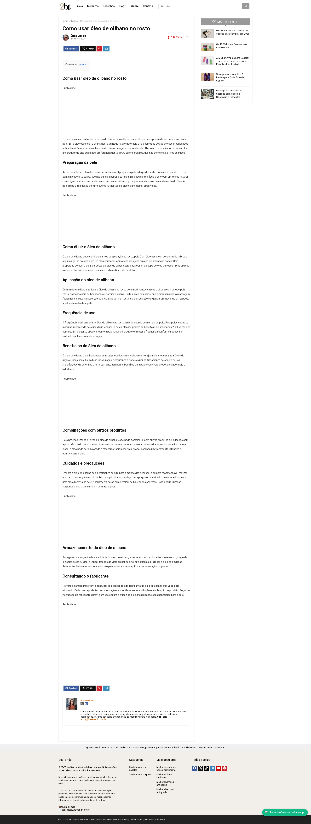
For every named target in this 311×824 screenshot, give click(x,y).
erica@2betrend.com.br (93, 719)
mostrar (82, 64)
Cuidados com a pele (140, 774)
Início (79, 6)
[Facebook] (194, 768)
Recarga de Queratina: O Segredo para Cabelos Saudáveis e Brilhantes (229, 93)
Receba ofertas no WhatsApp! (287, 812)
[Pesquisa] (245, 6)
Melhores (93, 6)
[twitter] (200, 768)
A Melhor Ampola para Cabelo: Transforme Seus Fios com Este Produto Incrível (232, 61)
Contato (148, 6)
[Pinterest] (224, 768)
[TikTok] (206, 768)
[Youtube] (218, 768)
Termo (74, 21)
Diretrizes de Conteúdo (154, 820)
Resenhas (109, 6)
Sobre (135, 6)
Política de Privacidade (118, 820)
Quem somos (68, 807)
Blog (121, 6)
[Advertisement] (126, 113)
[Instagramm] (212, 768)
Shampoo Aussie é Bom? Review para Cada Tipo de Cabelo (230, 77)
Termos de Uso (136, 820)
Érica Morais (78, 35)
